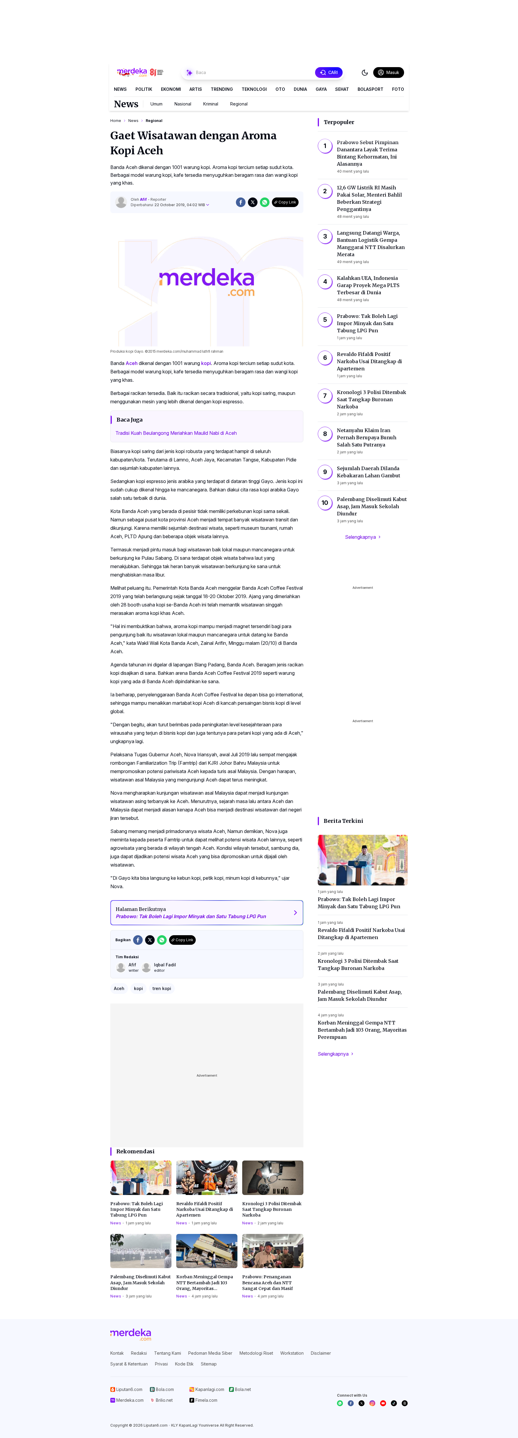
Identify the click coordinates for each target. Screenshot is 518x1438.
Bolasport (370, 89)
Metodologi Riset (256, 1353)
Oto (280, 89)
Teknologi (254, 89)
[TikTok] (394, 1403)
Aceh (132, 363)
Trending (222, 89)
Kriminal (210, 103)
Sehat (342, 89)
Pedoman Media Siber (210, 1353)
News (120, 89)
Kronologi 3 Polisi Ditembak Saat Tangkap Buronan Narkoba (272, 1209)
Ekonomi (171, 89)
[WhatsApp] (340, 1403)
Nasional (182, 103)
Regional (239, 103)
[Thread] (405, 1403)
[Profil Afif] (121, 202)
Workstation (292, 1353)
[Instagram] (372, 1403)
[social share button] (241, 202)
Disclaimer (321, 1353)
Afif (144, 199)
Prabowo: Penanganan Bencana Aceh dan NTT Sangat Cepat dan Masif (267, 1282)
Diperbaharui (168, 205)
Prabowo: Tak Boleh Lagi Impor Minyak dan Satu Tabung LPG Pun (136, 1209)
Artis (195, 89)
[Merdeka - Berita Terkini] (140, 73)
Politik (143, 89)
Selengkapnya (360, 537)
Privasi (161, 1363)
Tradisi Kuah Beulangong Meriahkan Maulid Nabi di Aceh (176, 433)
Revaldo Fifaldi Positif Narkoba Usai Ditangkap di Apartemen (204, 1209)
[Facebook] (351, 1403)
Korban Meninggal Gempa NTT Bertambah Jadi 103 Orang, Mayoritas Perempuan (204, 1282)
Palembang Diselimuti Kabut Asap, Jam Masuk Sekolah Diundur (140, 1282)
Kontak (117, 1353)
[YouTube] (383, 1403)
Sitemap (209, 1363)
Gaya (321, 89)
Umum (156, 103)
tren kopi (162, 988)
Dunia (300, 89)
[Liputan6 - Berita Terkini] (130, 1335)
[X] (362, 1403)
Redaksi (139, 1353)
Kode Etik (184, 1363)
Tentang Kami (167, 1353)
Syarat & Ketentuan (129, 1363)
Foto (398, 89)
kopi (206, 363)
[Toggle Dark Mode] (365, 72)
